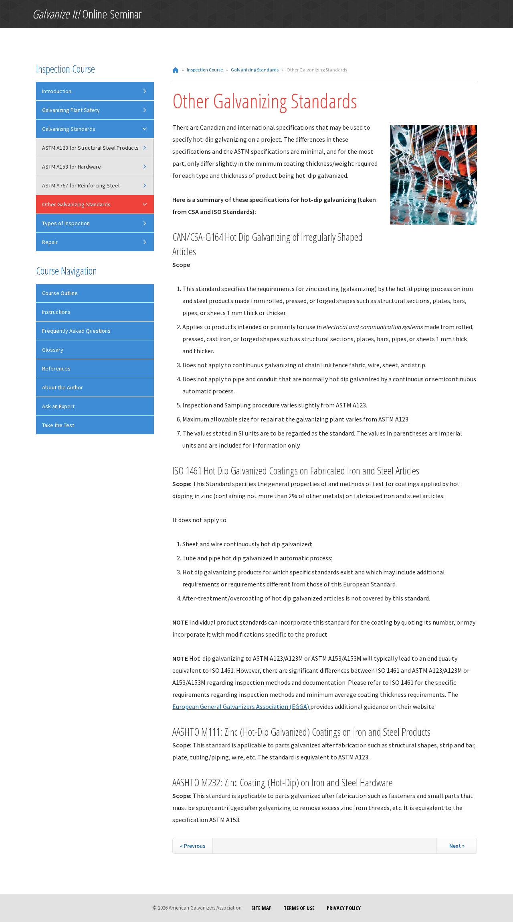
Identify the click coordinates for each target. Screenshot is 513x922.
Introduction (56, 91)
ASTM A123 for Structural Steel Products (90, 147)
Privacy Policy (344, 908)
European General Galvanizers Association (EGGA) (241, 706)
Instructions (56, 311)
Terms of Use (299, 908)
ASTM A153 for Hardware (71, 166)
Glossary (52, 349)
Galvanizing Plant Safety (71, 110)
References (56, 368)
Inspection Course (205, 70)
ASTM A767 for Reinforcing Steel (80, 185)
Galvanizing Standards (255, 70)
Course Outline (60, 293)
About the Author (62, 387)
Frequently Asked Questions (76, 330)
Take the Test (58, 425)
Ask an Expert (58, 406)
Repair (50, 242)
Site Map (261, 908)
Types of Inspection (66, 223)
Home (175, 70)
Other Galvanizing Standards (76, 204)
